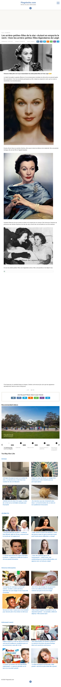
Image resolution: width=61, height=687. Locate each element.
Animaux (4, 459)
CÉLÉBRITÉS (22, 41)
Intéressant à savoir (7, 622)
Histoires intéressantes (8, 568)
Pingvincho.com (28, 2)
